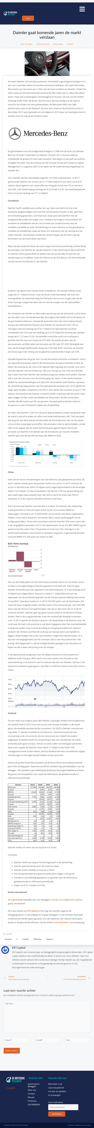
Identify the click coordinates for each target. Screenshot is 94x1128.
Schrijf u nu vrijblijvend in (63, 899)
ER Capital (12, 899)
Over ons (32, 1090)
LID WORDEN (34, 1104)
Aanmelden (57, 1114)
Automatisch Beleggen (34, 1085)
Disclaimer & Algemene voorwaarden (79, 1125)
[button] (8, 939)
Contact (31, 1093)
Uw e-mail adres (55, 1102)
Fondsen (70, 44)
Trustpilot (10, 1088)
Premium (32, 1101)
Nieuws (31, 1097)
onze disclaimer (62, 922)
